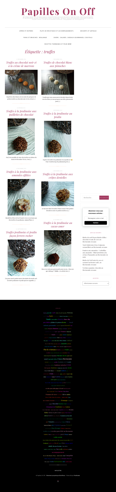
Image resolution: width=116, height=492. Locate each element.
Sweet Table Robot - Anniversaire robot (50, 409)
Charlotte (70, 377)
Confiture (69, 337)
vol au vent (46, 346)
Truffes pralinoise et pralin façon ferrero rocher (21, 233)
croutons (70, 349)
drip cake (62, 376)
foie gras (46, 340)
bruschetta (54, 355)
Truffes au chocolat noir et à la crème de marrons (21, 64)
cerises (70, 449)
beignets (50, 328)
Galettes (46, 434)
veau (48, 316)
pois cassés (55, 343)
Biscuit (56, 443)
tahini (44, 377)
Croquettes (60, 409)
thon (65, 419)
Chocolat (55, 404)
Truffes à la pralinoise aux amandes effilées (21, 173)
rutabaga (60, 328)
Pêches (57, 334)
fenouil (58, 370)
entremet (46, 374)
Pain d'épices (68, 412)
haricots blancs (47, 425)
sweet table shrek (55, 340)
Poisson (60, 359)
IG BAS (69, 365)
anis (61, 374)
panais (61, 334)
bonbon (68, 407)
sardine (56, 362)
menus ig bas (57, 422)
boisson (69, 404)
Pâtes (63, 443)
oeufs (60, 449)
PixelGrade (77, 475)
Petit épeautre (47, 368)
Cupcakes (65, 446)
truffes (46, 328)
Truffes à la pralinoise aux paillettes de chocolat (21, 112)
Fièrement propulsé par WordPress (55, 475)
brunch (53, 334)
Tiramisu (71, 409)
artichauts (65, 449)
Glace (69, 370)
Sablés (68, 394)
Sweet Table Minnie (49, 370)
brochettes (61, 362)
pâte (67, 370)
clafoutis (70, 368)
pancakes (63, 425)
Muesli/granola (66, 388)
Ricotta (64, 322)
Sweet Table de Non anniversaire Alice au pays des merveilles (56, 440)
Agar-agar (57, 331)
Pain (57, 449)
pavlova (59, 343)
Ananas (65, 334)
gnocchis (49, 313)
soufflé (44, 316)
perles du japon (48, 428)
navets (66, 377)
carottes (57, 434)
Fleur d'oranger (56, 428)
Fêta (55, 370)
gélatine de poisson (56, 322)
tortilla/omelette (58, 437)
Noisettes (61, 319)
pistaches (63, 365)
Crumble (69, 362)
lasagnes (69, 346)
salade (50, 446)
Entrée (50, 416)
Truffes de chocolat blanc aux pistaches (57, 64)
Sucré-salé (47, 334)
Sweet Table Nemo (49, 343)
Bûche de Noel (61, 385)
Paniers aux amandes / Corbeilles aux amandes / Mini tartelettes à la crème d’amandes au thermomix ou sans (95, 253)
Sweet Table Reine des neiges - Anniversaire (56, 397)
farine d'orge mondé (49, 458)
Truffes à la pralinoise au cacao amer (57, 224)
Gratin (52, 461)
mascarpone (47, 356)
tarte (71, 440)
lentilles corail (47, 431)
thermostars (69, 418)
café (47, 422)
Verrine (59, 394)
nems (50, 404)
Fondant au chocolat (66, 415)
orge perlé (53, 385)
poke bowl (69, 355)
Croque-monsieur (52, 337)
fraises (63, 428)
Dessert (69, 425)
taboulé (62, 346)
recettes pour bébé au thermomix (62, 431)
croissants (64, 328)
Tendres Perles (68, 428)
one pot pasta (56, 316)
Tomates (51, 422)
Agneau (62, 325)
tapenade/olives (52, 359)
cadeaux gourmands (49, 325)
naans (65, 346)
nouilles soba (51, 362)
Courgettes (69, 455)
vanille (54, 313)
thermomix (67, 359)
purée (62, 434)
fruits (51, 374)
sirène (52, 365)
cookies (48, 353)
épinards (48, 377)
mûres (63, 412)
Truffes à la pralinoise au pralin (57, 115)
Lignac (53, 377)
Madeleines (54, 368)
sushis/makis (68, 461)
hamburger (58, 365)
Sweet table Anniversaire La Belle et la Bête (53, 418)
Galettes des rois (49, 331)
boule (71, 325)
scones (60, 443)
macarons (66, 409)
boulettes (58, 377)
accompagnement (58, 452)
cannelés (47, 404)
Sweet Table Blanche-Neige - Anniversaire (53, 455)
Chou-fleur (66, 391)
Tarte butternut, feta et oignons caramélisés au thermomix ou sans (95, 246)
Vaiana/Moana (48, 365)
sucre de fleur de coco (56, 353)
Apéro (69, 328)
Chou (58, 337)
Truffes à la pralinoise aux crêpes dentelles (57, 175)
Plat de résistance (50, 349)
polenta (69, 343)
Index (59, 350)
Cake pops (46, 461)
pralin (64, 382)
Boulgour (45, 443)
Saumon (55, 328)
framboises (58, 407)
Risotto (58, 415)
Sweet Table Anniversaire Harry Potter (53, 382)
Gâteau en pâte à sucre (55, 412)
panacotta (65, 368)
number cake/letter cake (50, 449)
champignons (50, 407)
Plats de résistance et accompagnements (56, 31)
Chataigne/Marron (66, 458)
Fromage (64, 400)
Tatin (49, 434)
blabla (46, 412)
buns (69, 397)
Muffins (68, 382)
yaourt (46, 359)
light (51, 316)
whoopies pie (59, 368)
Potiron (68, 422)
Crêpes (63, 422)
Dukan (67, 322)
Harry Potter (63, 337)
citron (46, 416)
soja (64, 455)
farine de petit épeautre (61, 313)
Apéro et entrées (26, 31)
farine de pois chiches (61, 379)
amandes (64, 344)
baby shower (58, 400)
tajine (54, 346)
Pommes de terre (51, 394)
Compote (70, 400)
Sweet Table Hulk (50, 391)
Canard (58, 325)
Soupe (66, 434)
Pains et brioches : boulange (35, 37)
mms (53, 434)
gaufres (64, 374)
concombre (54, 319)
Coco (56, 391)
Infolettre (58, 470)
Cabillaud (69, 340)
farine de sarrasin (64, 316)
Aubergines (54, 379)
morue (70, 434)
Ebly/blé (64, 355)
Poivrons (70, 313)
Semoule (67, 325)
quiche (46, 337)
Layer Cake (70, 374)
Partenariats (58, 461)
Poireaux (59, 356)
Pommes (63, 331)
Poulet (67, 350)
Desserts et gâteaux (88, 31)
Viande (48, 319)
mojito (62, 350)
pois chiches (46, 322)
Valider (96, 223)
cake (63, 461)
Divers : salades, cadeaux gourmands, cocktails (73, 37)
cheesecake (57, 374)
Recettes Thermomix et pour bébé (57, 44)
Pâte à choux (63, 340)
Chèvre (64, 394)
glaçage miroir (69, 443)
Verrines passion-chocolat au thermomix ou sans (93, 269)
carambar (64, 353)
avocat (46, 362)
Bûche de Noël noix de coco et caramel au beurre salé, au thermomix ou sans (93, 262)
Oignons (68, 331)
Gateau (60, 391)
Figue (63, 407)
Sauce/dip (67, 319)
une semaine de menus (49, 400)
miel (65, 362)
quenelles (70, 316)
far (51, 434)
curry (49, 340)
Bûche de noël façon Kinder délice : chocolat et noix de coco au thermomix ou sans (95, 239)
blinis (54, 415)
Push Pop (45, 312)
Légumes (57, 425)
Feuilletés (63, 370)
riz (52, 425)
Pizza (58, 346)
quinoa (51, 346)
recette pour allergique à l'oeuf (54, 388)
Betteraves (58, 458)
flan (69, 353)
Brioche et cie (63, 404)
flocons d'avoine (57, 446)
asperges (69, 334)
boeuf (71, 322)
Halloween (51, 443)
